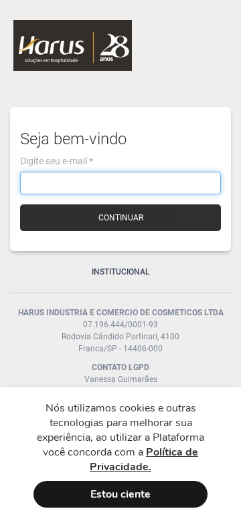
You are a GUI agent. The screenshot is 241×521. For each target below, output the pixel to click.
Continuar (120, 217)
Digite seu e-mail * (56, 161)
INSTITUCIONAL (121, 272)
